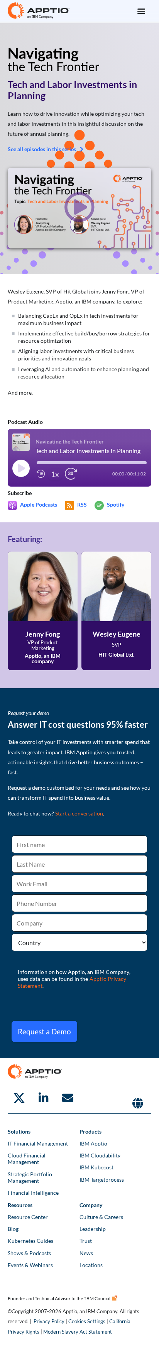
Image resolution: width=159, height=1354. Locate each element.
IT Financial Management (38, 1143)
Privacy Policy (49, 1321)
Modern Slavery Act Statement (77, 1332)
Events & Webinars (30, 1265)
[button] (141, 10)
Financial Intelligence (33, 1192)
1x (55, 474)
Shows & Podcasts (29, 1253)
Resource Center (28, 1217)
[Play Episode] (20, 468)
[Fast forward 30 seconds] (71, 474)
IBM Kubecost (96, 1167)
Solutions (19, 1131)
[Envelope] (67, 1098)
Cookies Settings (86, 1321)
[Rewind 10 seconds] (41, 474)
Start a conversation (79, 813)
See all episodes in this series (42, 149)
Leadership (93, 1229)
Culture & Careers (101, 1217)
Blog (13, 1229)
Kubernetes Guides (30, 1240)
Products (90, 1131)
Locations (91, 1265)
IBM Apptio (93, 1143)
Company (91, 1205)
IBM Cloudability (100, 1155)
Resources (20, 1205)
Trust (86, 1240)
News (86, 1253)
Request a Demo (44, 1031)
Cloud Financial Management (27, 1158)
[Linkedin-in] (43, 1098)
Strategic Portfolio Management (30, 1177)
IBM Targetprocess (102, 1179)
